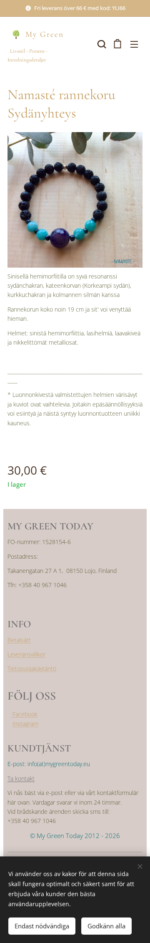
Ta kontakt (21, 778)
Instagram (25, 724)
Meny (134, 44)
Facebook (24, 714)
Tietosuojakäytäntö (32, 668)
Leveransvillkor (26, 654)
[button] (100, 43)
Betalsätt (19, 640)
